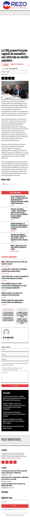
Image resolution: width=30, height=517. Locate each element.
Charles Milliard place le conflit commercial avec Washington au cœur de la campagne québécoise (14, 286)
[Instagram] (7, 462)
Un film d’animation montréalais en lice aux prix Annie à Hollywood (8, 319)
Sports (13, 230)
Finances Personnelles (17, 64)
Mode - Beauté (14, 251)
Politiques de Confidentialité (19, 509)
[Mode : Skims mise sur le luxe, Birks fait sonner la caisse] (5, 248)
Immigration (4, 487)
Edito (12, 205)
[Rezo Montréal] (2, 69)
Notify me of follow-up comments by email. (13, 368)
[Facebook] (2, 78)
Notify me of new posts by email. (10, 369)
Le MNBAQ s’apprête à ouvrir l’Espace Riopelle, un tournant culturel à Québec (22, 321)
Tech (12, 219)
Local (12, 241)
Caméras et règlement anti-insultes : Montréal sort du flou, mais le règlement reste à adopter (19, 237)
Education (6, 65)
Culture (3, 474)
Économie (4, 280)
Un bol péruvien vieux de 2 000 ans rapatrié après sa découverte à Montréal (14, 472)
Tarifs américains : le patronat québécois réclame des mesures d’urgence (14, 277)
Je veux (14, 506)
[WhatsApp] (13, 78)
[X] (6, 78)
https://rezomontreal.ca (7, 340)
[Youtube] (15, 462)
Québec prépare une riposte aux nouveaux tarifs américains (11, 294)
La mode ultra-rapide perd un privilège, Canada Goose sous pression (14, 270)
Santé (3, 481)
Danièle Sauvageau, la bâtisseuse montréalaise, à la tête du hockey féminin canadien (19, 226)
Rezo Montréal (13, 68)
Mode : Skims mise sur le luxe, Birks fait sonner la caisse (19, 247)
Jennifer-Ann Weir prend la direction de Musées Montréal (13, 485)
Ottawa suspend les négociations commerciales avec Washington (12, 301)
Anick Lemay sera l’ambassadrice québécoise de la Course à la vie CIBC (14, 478)
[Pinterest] (9, 78)
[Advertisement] (15, 30)
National (4, 290)
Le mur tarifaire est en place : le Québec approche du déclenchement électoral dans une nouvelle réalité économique (19, 199)
